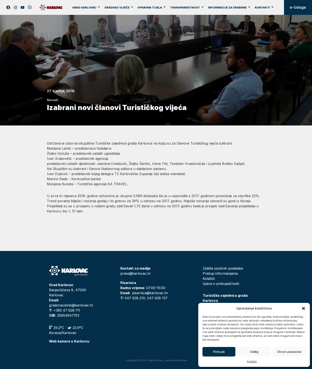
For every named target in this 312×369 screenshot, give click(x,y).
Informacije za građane (227, 7)
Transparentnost (185, 7)
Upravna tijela (150, 7)
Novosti (52, 100)
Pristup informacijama (220, 273)
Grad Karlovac (84, 7)
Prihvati (219, 352)
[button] (303, 308)
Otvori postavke (289, 352)
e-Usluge (298, 7)
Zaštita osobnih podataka (223, 268)
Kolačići (252, 361)
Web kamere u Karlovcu (69, 341)
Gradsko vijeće (116, 7)
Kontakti (262, 7)
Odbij (254, 352)
